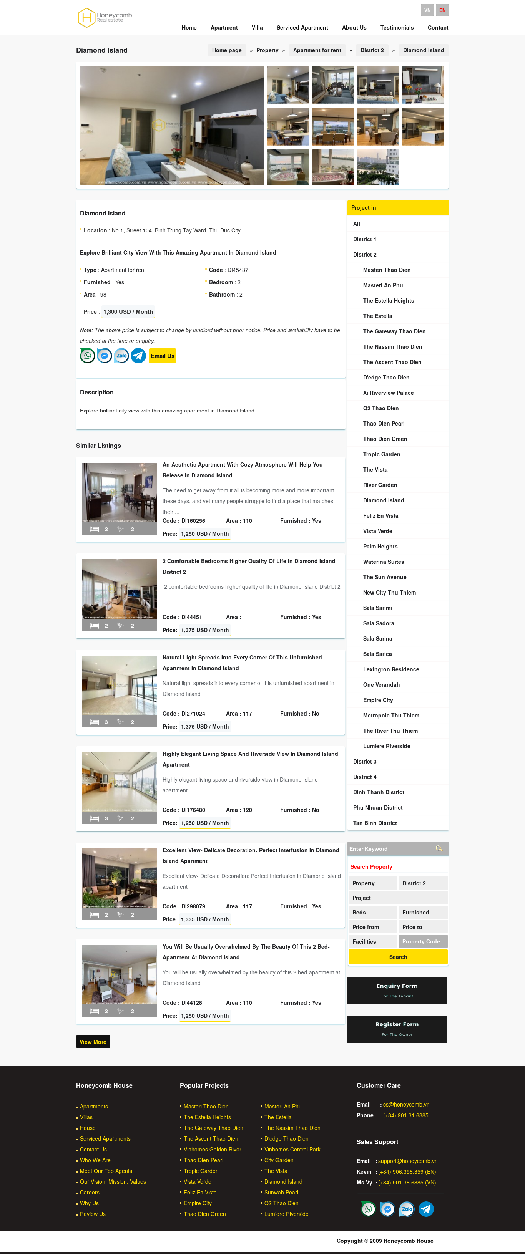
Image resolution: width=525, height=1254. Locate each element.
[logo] (105, 27)
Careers (90, 1192)
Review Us (93, 1214)
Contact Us (93, 1149)
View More (93, 1041)
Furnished (415, 912)
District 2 (372, 50)
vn (427, 10)
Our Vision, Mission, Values (113, 1181)
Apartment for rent (317, 50)
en (442, 10)
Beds (359, 912)
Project (361, 897)
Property (363, 883)
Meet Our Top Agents (106, 1170)
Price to (412, 927)
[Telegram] (138, 361)
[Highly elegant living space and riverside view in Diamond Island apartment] (119, 809)
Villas (86, 1117)
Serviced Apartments (105, 1138)
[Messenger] (104, 361)
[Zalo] (121, 361)
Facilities (364, 941)
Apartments (94, 1106)
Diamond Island (423, 50)
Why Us (89, 1203)
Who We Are (95, 1160)
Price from (365, 927)
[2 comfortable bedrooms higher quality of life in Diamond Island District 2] (119, 616)
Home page (227, 50)
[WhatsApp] (87, 361)
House (88, 1127)
